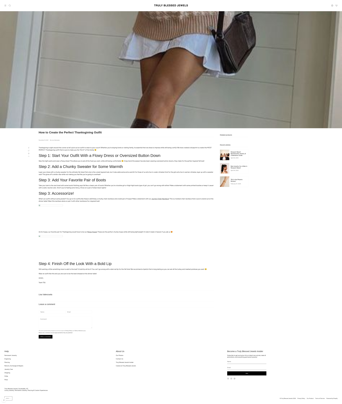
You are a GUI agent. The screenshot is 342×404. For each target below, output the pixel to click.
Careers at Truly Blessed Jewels (126, 366)
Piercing (7, 362)
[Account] (332, 5)
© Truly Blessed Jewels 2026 (288, 398)
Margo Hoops (92, 232)
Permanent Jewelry (10, 355)
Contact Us (119, 359)
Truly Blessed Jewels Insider (125, 362)
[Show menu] (5, 5)
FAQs (6, 376)
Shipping (7, 373)
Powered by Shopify (332, 398)
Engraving (7, 359)
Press (6, 380)
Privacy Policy (68, 330)
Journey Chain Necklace (160, 199)
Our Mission (119, 355)
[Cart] (336, 5)
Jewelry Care (8, 369)
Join (246, 373)
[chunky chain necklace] (126, 216)
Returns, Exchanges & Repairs (13, 366)
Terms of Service (79, 330)
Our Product (310, 398)
